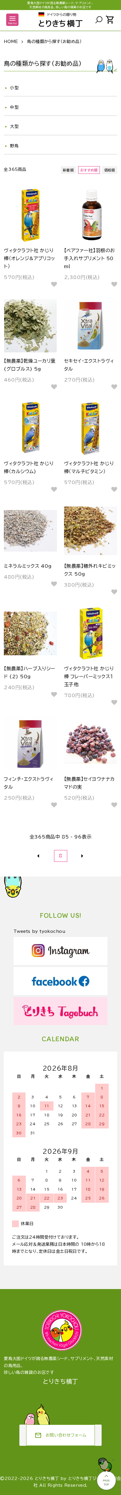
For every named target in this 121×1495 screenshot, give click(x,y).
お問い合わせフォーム (60, 1435)
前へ (38, 856)
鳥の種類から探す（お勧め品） (54, 41)
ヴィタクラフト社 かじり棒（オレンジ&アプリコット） (29, 258)
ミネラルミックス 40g (28, 566)
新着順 (68, 170)
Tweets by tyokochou (39, 931)
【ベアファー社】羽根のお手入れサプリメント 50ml (89, 258)
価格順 (109, 170)
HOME (11, 41)
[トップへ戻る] (106, 1472)
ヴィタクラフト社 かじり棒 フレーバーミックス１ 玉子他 (89, 676)
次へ (82, 856)
